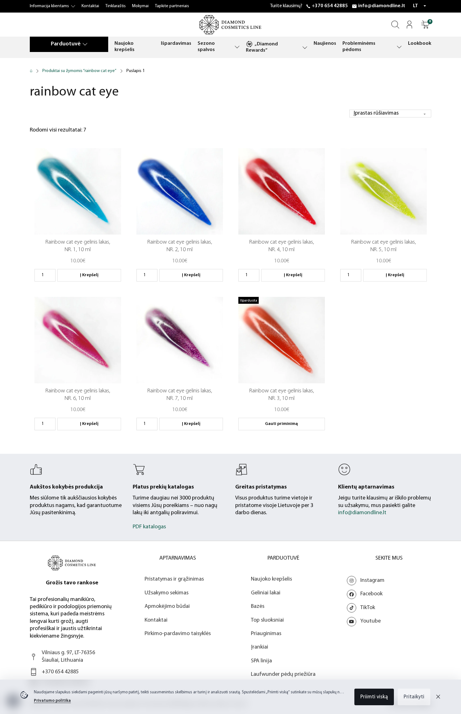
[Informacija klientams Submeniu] (73, 6)
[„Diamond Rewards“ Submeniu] (304, 47)
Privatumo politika (52, 701)
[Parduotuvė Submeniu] (84, 44)
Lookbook (419, 43)
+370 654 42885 (330, 5)
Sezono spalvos (206, 46)
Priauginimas (266, 634)
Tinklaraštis (115, 6)
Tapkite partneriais (172, 6)
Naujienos (325, 43)
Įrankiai (259, 647)
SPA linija (261, 661)
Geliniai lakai (265, 593)
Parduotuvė (66, 44)
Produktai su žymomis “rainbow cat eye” (79, 71)
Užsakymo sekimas (166, 593)
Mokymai (140, 6)
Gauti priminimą (281, 424)
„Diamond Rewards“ (262, 47)
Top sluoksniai (267, 620)
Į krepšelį (89, 275)
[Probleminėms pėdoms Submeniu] (399, 47)
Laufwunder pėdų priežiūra (283, 674)
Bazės (257, 606)
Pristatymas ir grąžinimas (174, 579)
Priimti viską (374, 697)
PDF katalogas (149, 527)
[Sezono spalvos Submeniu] (237, 47)
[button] (425, 24)
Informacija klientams (49, 6)
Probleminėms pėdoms (358, 46)
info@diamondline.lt (381, 5)
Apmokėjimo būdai (167, 606)
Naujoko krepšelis (124, 46)
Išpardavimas (176, 43)
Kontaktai (90, 6)
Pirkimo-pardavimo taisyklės (178, 634)
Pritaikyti (414, 697)
